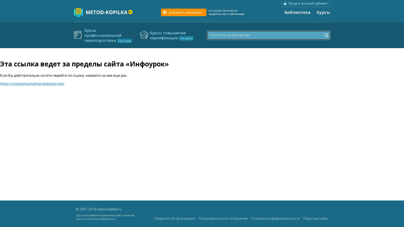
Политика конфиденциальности (276, 218)
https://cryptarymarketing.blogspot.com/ (32, 83)
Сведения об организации (175, 218)
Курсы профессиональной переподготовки (107, 35)
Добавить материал (185, 12)
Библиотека (297, 12)
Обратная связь (315, 218)
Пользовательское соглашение (223, 218)
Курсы (323, 12)
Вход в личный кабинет (308, 3)
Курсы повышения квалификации (171, 35)
